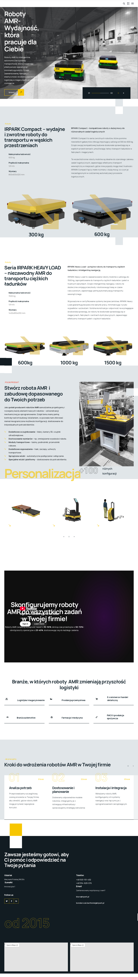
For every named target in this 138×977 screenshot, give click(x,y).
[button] (118, 93)
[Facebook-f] (11, 901)
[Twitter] (6, 901)
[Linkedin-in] (16, 901)
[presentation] (9, 52)
